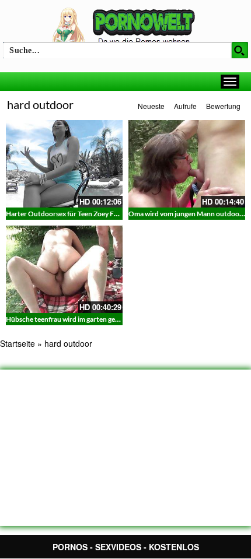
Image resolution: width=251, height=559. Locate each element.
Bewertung (223, 106)
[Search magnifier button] (240, 50)
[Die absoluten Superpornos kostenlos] (125, 27)
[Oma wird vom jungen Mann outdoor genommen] (186, 164)
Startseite (17, 343)
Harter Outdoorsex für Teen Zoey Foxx (65, 213)
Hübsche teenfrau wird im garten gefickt (68, 319)
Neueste (151, 106)
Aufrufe (185, 106)
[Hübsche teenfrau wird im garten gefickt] (64, 269)
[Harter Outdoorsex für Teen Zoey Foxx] (64, 164)
